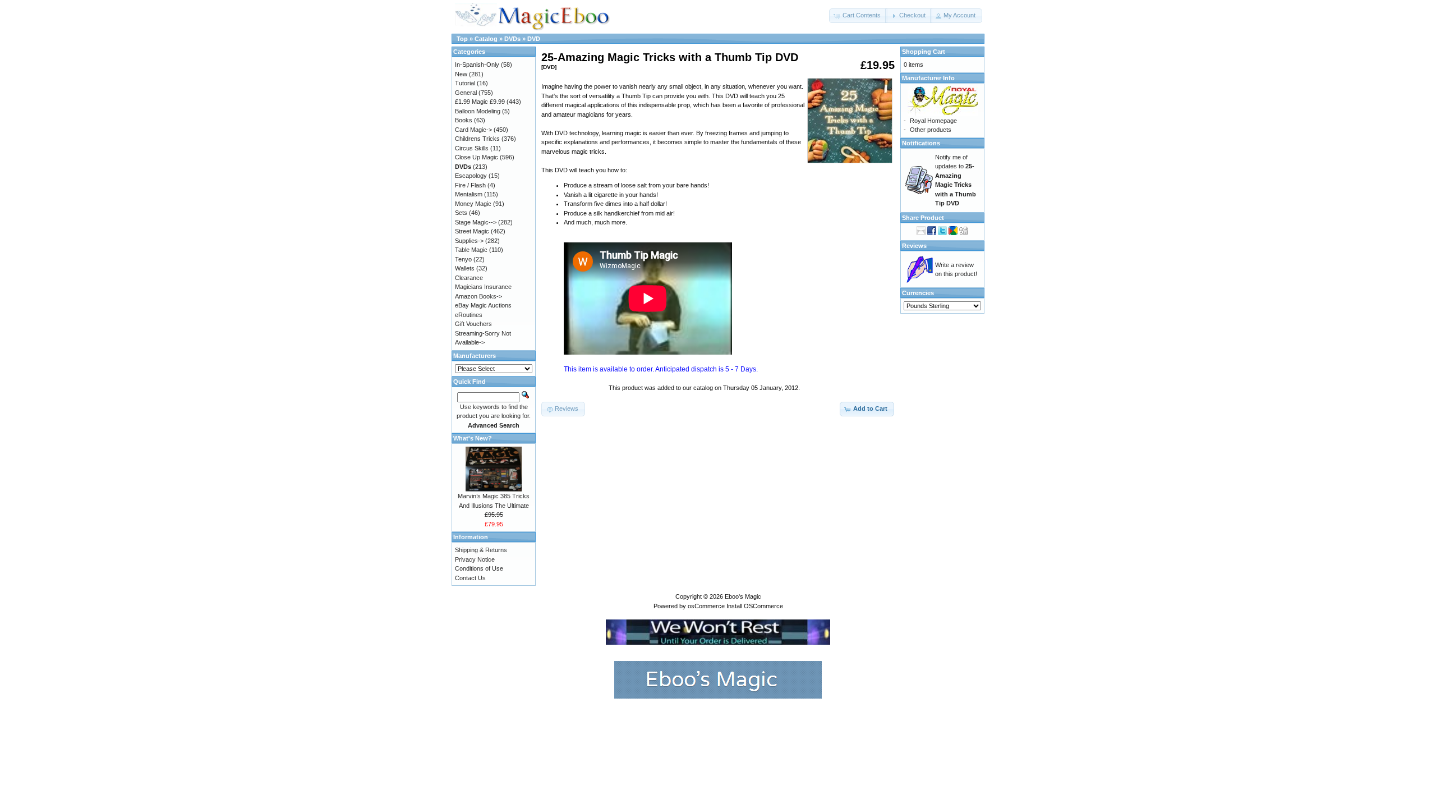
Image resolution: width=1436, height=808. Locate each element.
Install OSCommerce (754, 606)
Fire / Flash (470, 185)
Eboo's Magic (743, 596)
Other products (930, 129)
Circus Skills (472, 148)
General (466, 92)
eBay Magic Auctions (483, 305)
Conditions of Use (479, 568)
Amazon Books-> (478, 296)
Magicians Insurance (483, 286)
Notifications (921, 143)
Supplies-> (469, 240)
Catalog (486, 38)
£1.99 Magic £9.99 (480, 101)
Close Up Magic (476, 157)
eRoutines (468, 314)
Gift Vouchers (473, 323)
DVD (533, 38)
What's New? (472, 438)
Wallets (465, 268)
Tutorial (465, 83)
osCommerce (706, 606)
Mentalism (468, 194)
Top (462, 38)
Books (463, 120)
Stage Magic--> (475, 222)
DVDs (512, 38)
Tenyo (463, 259)
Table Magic (471, 249)
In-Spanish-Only (477, 64)
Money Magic (473, 203)
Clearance (469, 277)
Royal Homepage (933, 120)
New (461, 74)
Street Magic (472, 231)
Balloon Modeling (477, 111)
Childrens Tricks (477, 138)
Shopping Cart (923, 51)
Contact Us (470, 578)
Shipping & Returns (481, 550)
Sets (461, 212)
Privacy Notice (475, 559)
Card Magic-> (473, 129)
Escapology (471, 175)
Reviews (914, 245)
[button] (858, 15)
